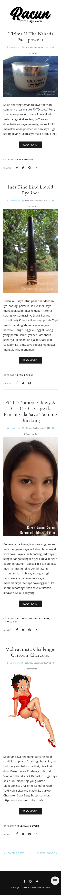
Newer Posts (15, 853)
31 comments (30, 668)
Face (20, 159)
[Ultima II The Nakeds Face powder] (30, 96)
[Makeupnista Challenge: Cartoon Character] (30, 747)
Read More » (31, 144)
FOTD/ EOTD (24, 618)
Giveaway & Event (28, 826)
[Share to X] (23, 167)
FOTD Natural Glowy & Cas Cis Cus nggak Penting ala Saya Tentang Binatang (30, 411)
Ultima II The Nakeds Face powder (30, 37)
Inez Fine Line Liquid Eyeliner (30, 190)
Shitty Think (41, 618)
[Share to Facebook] (16, 167)
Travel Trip (10, 622)
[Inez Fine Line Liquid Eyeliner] (30, 292)
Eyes (20, 375)
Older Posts (46, 853)
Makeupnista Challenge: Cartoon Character (31, 652)
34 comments (30, 206)
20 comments (30, 434)
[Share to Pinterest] (29, 167)
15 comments (30, 53)
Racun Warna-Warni (41, 887)
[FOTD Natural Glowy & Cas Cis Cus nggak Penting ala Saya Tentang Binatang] (30, 535)
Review (28, 159)
